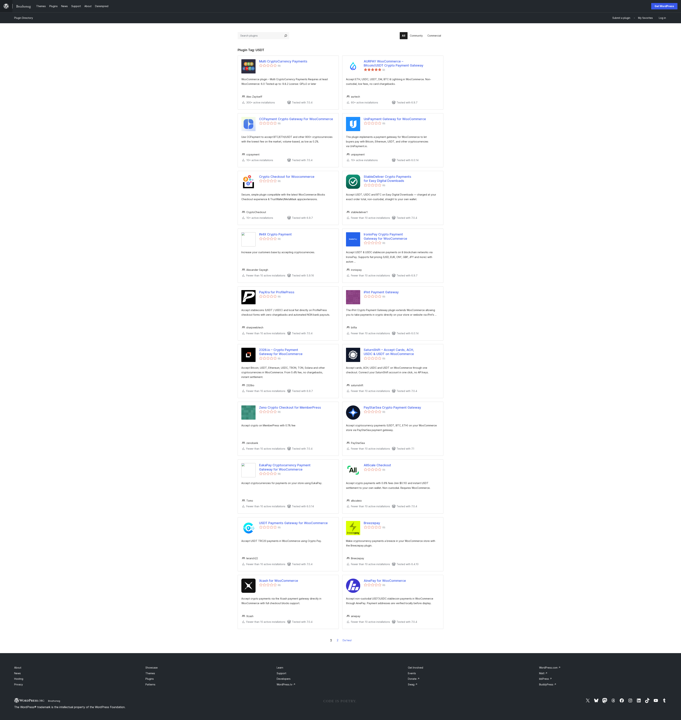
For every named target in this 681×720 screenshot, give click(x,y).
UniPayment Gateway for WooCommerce (395, 119)
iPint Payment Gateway (381, 292)
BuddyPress (547, 684)
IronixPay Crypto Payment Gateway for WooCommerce (385, 236)
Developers (283, 678)
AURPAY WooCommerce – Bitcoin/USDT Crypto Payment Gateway (393, 63)
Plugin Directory (23, 17)
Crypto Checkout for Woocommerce (286, 176)
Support (281, 673)
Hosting (18, 678)
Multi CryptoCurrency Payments (283, 61)
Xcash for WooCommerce (278, 580)
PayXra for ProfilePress (276, 292)
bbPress (545, 678)
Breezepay (372, 523)
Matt (543, 673)
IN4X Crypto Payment (275, 234)
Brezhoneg (54, 700)
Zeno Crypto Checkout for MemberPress (290, 407)
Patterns (150, 684)
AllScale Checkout (377, 465)
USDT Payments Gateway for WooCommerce (293, 523)
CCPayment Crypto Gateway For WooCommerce (296, 119)
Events (412, 673)
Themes (150, 673)
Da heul (347, 640)
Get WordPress (664, 6)
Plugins (149, 678)
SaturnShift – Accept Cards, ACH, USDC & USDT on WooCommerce (389, 352)
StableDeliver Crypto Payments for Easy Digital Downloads (387, 179)
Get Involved (415, 667)
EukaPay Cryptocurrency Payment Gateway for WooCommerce (285, 467)
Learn (280, 667)
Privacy (18, 684)
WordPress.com (550, 667)
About (17, 667)
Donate (414, 678)
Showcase (151, 667)
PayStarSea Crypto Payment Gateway (392, 407)
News (17, 673)
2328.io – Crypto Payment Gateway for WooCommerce (281, 352)
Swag (412, 684)
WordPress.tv (286, 684)
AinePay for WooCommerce (385, 580)
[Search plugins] (285, 35)
